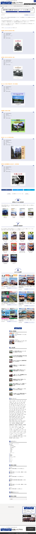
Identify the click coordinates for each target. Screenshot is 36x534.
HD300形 (10, 423)
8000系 (18, 412)
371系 (22, 405)
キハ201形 (10, 432)
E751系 (10, 418)
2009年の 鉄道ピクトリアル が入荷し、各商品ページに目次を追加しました (20, 341)
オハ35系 (12, 426)
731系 (19, 409)
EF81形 (20, 419)
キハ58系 (23, 427)
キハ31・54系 (11, 427)
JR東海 (16, 424)
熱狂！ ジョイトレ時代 (14, 252)
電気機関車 (12, 445)
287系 (11, 405)
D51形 (15, 413)
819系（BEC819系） (12, 411)
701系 (23, 408)
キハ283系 (20, 432)
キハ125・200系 (15, 429)
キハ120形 (10, 429)
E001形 (10, 415)
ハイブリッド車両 (14, 434)
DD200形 (10, 414)
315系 (20, 405)
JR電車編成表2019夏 (13, 217)
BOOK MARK (30, 189)
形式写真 (11, 444)
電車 (11, 448)
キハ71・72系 (14, 428)
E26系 (12, 415)
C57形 (9, 413)
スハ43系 (10, 434)
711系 (10, 409)
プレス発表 (20, 434)
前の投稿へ (9, 193)
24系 (14, 401)
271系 (23, 404)
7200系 (16, 412)
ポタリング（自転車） (13, 456)
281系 (25, 404)
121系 (17, 402)
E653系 (18, 417)
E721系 (24, 417)
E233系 (13, 416)
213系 (20, 403)
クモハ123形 (11, 433)
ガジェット (11, 459)
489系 (10, 408)
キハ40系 (19, 427)
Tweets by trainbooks (11, 506)
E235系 (16, 416)
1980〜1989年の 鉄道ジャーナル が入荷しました (8, 303)
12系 (10, 400)
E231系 (10, 416)
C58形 (11, 413)
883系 (18, 411)
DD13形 (18, 413)
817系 (23, 410)
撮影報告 (11, 454)
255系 (21, 404)
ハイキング (11, 457)
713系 (12, 409)
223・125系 (10, 404)
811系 (16, 410)
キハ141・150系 (23, 429)
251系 (17, 404)
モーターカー (12, 452)
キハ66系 (10, 428)
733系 (21, 409)
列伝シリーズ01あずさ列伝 (5, 252)
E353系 (10, 417)
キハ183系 (14, 431)
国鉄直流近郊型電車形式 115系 (30, 252)
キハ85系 (17, 428)
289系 (13, 405)
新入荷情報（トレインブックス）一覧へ (18, 193)
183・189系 (20, 402)
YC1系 (10, 426)
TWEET (17, 189)
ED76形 (17, 418)
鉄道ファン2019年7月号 (5, 217)
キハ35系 (15, 427)
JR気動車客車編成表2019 (22, 217)
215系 (22, 403)
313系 (18, 405)
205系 (12, 403)
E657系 (21, 417)
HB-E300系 (22, 421)
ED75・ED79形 (13, 418)
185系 (24, 402)
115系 (10, 402)
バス (10, 453)
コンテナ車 (14, 433)
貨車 (11, 451)
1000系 (22, 411)
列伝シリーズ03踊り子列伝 (22, 241)
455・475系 (20, 406)
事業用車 (19, 435)
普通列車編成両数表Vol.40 (30, 217)
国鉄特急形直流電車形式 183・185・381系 (22, 252)
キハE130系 (24, 432)
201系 (10, 403)
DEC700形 (22, 414)
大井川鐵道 (24, 435)
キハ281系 (17, 432)
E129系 (17, 415)
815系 (20, 410)
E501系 (13, 417)
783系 (25, 409)
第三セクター (18, 436)
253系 (19, 404)
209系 (15, 403)
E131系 (20, 415)
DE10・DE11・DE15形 (16, 414)
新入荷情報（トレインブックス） (12, 304)
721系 (17, 409)
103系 (18, 400)
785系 (10, 410)
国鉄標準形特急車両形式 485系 (5, 263)
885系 (20, 411)
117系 (13, 402)
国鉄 (22, 435)
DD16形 (20, 413)
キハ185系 (18, 430)
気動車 (11, 449)
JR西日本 (20, 424)
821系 (16, 411)
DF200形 (25, 414)
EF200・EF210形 (11, 420)
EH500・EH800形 (23, 420)
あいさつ (11, 460)
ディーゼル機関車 (13, 446)
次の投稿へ (26, 193)
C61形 (13, 413)
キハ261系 (13, 432)
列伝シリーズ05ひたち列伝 (5, 241)
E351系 (24, 416)
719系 (14, 409)
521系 (12, 408)
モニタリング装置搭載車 (13, 435)
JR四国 (21, 423)
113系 (25, 400)
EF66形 (16, 419)
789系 (14, 410)
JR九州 (13, 423)
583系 (14, 408)
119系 (15, 402)
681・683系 (20, 408)
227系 (15, 404)
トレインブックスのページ (8, 27)
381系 (10, 406)
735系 (23, 409)
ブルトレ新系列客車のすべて (13, 263)
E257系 (19, 416)
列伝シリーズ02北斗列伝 (31, 241)
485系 (24, 407)
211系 (17, 403)
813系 (18, 410)
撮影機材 (11, 455)
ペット (11, 458)
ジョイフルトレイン (21, 433)
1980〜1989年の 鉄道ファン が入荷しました (7, 319)
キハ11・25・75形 (20, 426)
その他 (11, 461)
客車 (11, 450)
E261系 (21, 416)
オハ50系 (15, 426)
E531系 (16, 417)
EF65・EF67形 (11, 419)
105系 (20, 400)
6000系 (12, 412)
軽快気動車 (10, 437)
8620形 (20, 412)
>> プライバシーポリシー (11, 533)
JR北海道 (17, 423)
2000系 (25, 411)
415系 (14, 406)
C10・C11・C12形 (24, 412)
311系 (16, 405)
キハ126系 (19, 429)
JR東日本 (11, 425)
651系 (16, 408)
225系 (13, 404)
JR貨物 (24, 424)
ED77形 (19, 418)
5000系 (10, 412)
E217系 (22, 415)
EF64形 (22, 418)
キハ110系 (21, 428)
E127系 (15, 415)
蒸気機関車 (12, 447)
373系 (24, 405)
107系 (22, 400)
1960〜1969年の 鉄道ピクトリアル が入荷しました (8, 286)
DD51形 (23, 413)
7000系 (14, 412)
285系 (9, 405)
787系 (12, 410)
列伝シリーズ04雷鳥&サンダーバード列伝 (13, 241)
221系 (24, 403)
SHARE (6, 189)
